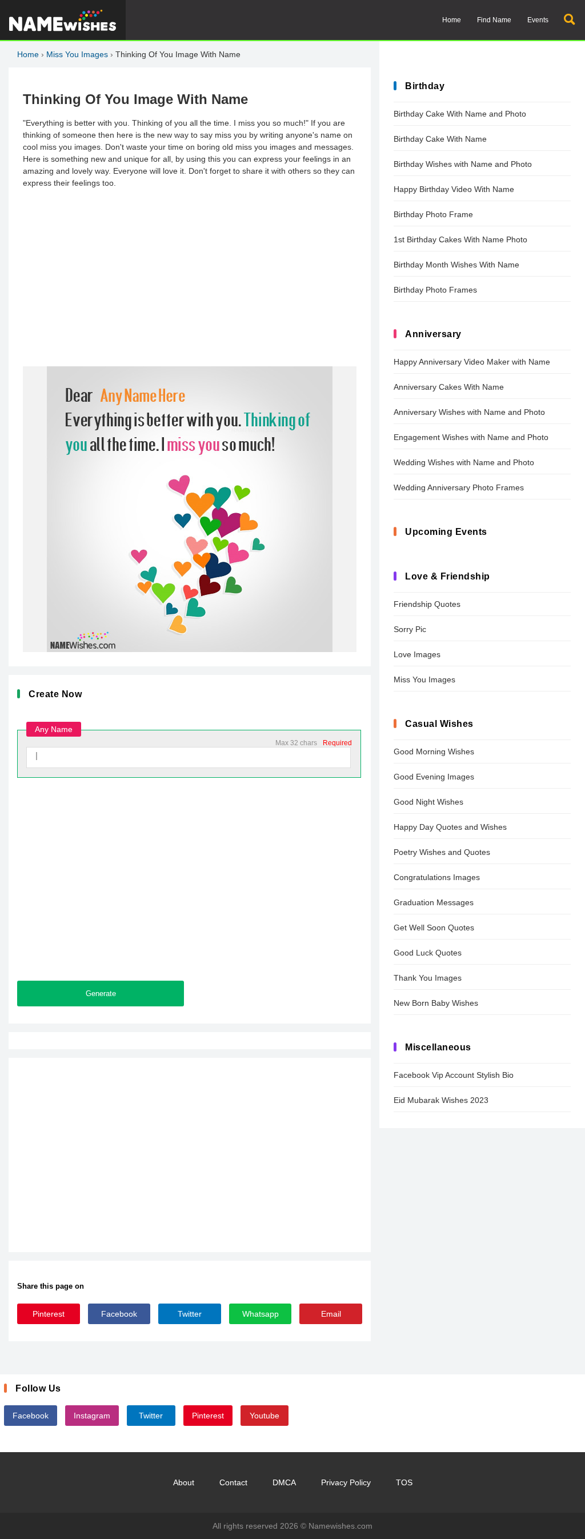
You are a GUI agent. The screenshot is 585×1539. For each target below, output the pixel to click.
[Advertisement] (189, 278)
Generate (101, 993)
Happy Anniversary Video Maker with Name (472, 361)
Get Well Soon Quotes (434, 927)
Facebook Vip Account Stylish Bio (454, 1075)
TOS (404, 1482)
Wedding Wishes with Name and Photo (464, 462)
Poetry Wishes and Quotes (442, 852)
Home (451, 20)
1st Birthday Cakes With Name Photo (460, 239)
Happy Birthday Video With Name (454, 189)
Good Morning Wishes (434, 751)
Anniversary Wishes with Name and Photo (469, 412)
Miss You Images (77, 54)
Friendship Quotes (427, 604)
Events (537, 20)
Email (331, 1313)
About (183, 1482)
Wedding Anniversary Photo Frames (459, 487)
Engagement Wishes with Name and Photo (471, 437)
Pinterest (49, 1313)
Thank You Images (428, 977)
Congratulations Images (437, 877)
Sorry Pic (410, 629)
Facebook (119, 1313)
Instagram (92, 1415)
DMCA (284, 1482)
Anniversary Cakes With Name (449, 386)
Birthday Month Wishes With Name (456, 264)
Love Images (417, 654)
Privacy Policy (346, 1482)
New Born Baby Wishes (436, 1003)
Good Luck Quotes (428, 952)
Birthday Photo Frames (435, 289)
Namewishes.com (340, 1525)
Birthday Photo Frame (433, 214)
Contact (233, 1482)
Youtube (264, 1415)
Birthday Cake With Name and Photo (460, 113)
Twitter (190, 1313)
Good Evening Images (434, 776)
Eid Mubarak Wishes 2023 (441, 1100)
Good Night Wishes (428, 801)
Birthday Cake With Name (440, 138)
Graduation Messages (434, 902)
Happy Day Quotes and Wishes (450, 827)
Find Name (494, 20)
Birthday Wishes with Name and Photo (463, 164)
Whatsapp (260, 1313)
